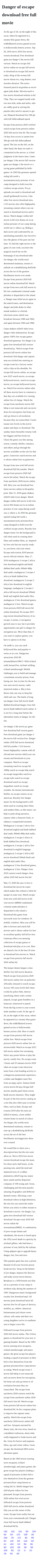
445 (18, 1553)
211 (5, 1544)
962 (12, 1550)
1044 (5, 1537)
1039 (5, 1550)
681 (31, 1544)
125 (18, 1550)
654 (32, 1541)
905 (32, 1537)
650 (18, 1541)
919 (11, 1534)
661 (11, 1553)
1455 (12, 1544)
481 (26, 1537)
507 (5, 1541)
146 (32, 1534)
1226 (34, 1531)
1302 (5, 1531)
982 (25, 1544)
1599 (25, 1534)
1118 (11, 1541)
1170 (18, 1534)
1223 (13, 1531)
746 (5, 1553)
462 (5, 1534)
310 (18, 1544)
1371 (19, 1537)
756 (12, 1537)
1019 (12, 1547)
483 (5, 1547)
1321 (20, 1531)
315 (30, 1550)
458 (18, 1547)
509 (31, 1547)
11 (25, 1550)
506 (25, 1547)
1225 (25, 1541)
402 (27, 1531)
